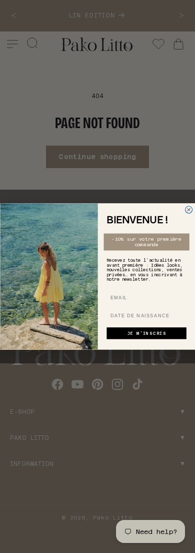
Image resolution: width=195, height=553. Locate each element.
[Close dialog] (188, 209)
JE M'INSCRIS (146, 333)
